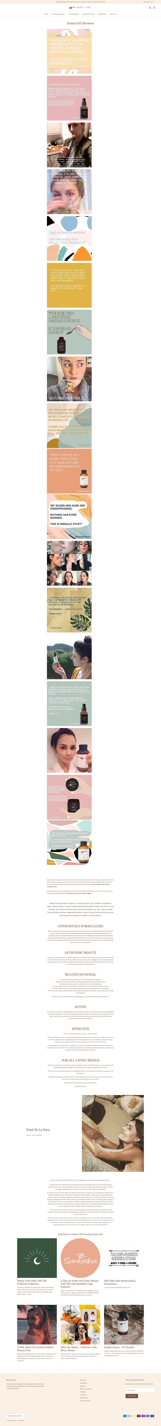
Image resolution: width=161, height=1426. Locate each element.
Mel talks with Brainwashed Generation (119, 1282)
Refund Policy (84, 1398)
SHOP (46, 14)
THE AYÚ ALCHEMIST (58, 14)
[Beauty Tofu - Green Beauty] (80, 8)
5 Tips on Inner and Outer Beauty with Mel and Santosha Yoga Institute (79, 1283)
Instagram (83, 1395)
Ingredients (83, 1383)
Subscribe (132, 1396)
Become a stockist (85, 1389)
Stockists (83, 1386)
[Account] (149, 8)
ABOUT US (113, 14)
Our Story (83, 1380)
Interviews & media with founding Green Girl (80, 1234)
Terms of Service (85, 1401)
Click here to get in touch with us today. (79, 893)
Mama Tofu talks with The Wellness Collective (32, 1282)
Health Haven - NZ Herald (119, 1347)
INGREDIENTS (102, 14)
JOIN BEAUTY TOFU (88, 14)
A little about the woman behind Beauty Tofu (35, 1349)
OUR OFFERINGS (73, 14)
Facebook (83, 1392)
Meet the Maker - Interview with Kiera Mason (79, 1349)
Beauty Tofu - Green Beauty (17, 1420)
